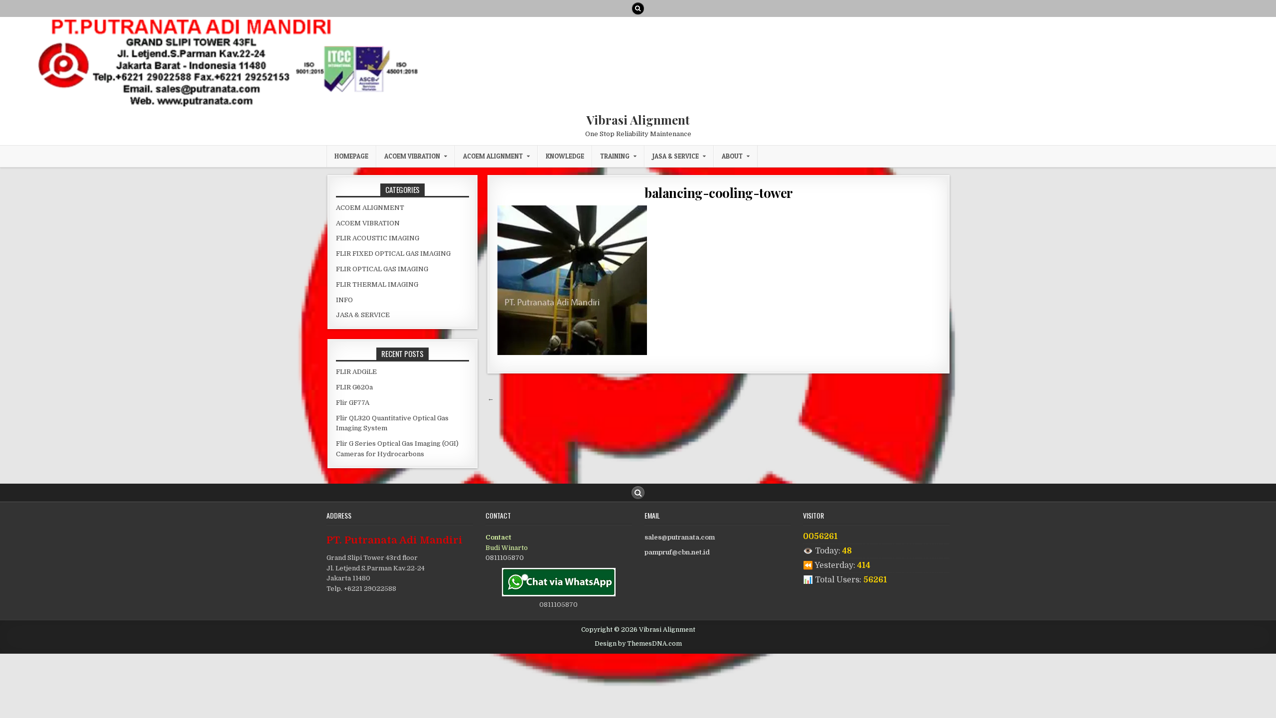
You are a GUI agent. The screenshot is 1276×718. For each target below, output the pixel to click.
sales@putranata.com (679, 537)
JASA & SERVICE (675, 156)
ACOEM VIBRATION (412, 156)
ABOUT (732, 156)
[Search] (638, 8)
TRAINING (615, 156)
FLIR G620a (354, 387)
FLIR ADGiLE (356, 371)
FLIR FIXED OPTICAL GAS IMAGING (393, 253)
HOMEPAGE (351, 156)
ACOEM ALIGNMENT (493, 156)
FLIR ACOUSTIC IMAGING (377, 238)
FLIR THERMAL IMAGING (377, 284)
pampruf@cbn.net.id (677, 552)
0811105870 (504, 557)
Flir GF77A (352, 402)
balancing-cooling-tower (718, 192)
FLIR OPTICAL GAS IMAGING (382, 269)
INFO (344, 300)
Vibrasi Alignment (638, 120)
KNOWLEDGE (565, 156)
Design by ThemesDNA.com (638, 643)
